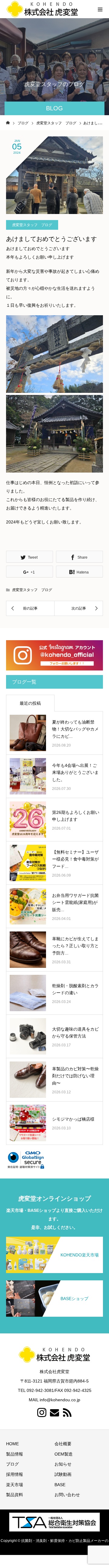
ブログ (12, 1464)
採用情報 (14, 1474)
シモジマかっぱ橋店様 (73, 1119)
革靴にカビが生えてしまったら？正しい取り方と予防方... (75, 946)
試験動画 (62, 1474)
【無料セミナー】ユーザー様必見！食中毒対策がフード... (75, 859)
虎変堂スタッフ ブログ (32, 225)
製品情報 (14, 1454)
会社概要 (62, 1443)
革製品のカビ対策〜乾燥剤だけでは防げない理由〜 (75, 1076)
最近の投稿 (30, 703)
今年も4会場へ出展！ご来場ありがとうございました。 (75, 772)
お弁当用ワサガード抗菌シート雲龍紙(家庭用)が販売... (75, 902)
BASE (59, 1484)
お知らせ (62, 1464)
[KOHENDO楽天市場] (54, 1240)
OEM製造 (63, 1454)
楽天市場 (14, 1484)
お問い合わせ (67, 1494)
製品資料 (14, 1494)
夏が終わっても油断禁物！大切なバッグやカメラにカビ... (75, 729)
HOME (12, 1443)
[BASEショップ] (54, 1284)
